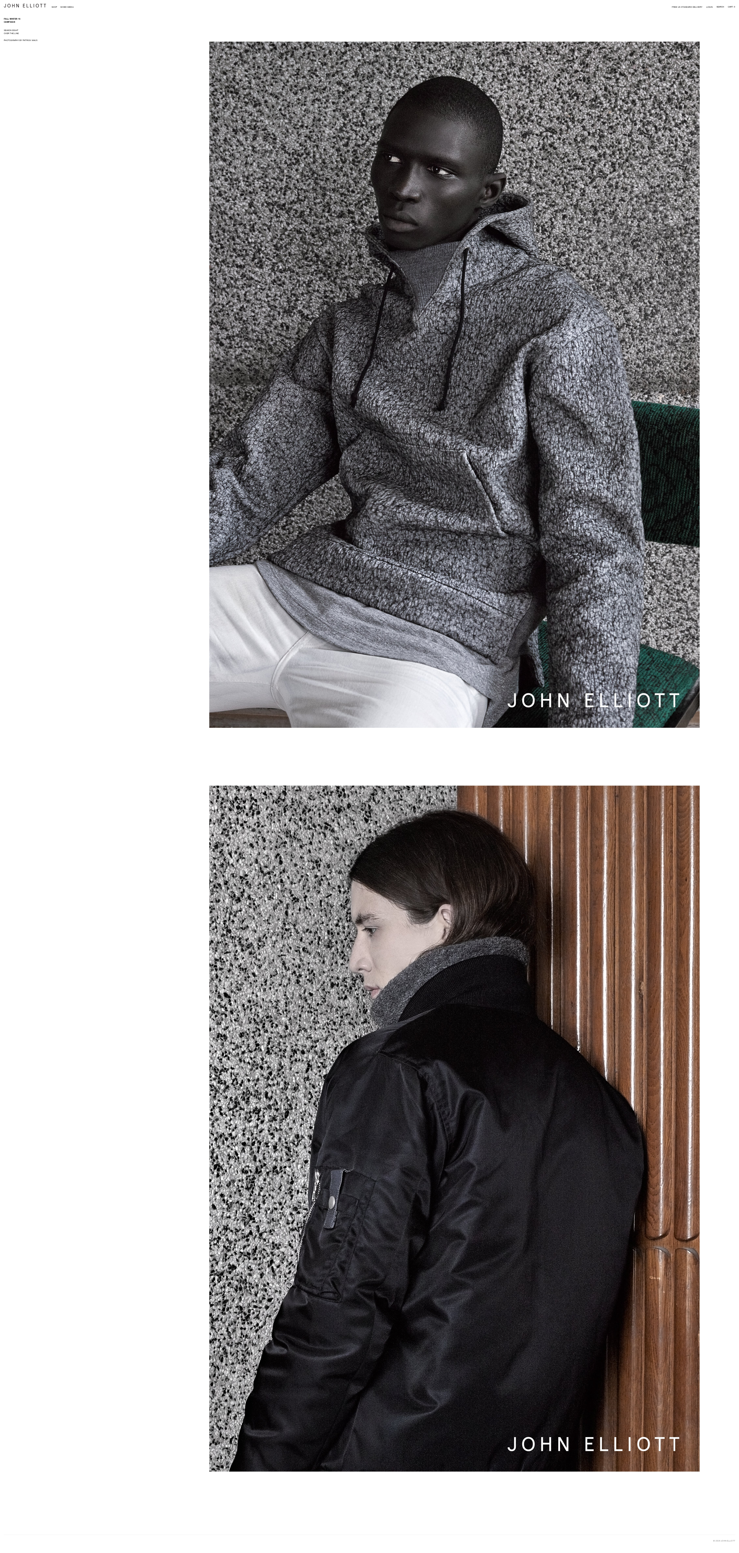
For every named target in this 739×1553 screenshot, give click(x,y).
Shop (54, 7)
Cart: (731, 7)
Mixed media (67, 7)
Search (720, 7)
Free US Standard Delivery (687, 7)
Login (709, 7)
